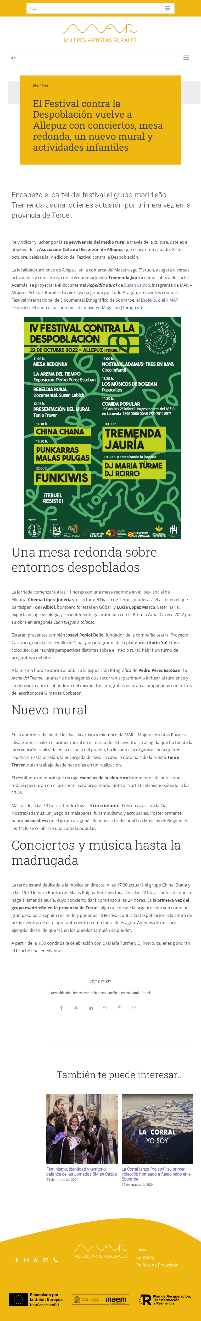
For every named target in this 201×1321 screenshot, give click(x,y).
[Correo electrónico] (134, 1008)
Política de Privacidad (157, 1265)
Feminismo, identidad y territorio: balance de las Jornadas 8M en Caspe (81, 1172)
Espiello (148, 300)
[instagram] (26, 1260)
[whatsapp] (36, 1260)
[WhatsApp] (105, 1008)
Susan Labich (137, 285)
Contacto (145, 1257)
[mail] (45, 1260)
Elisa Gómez (24, 742)
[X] (76, 1008)
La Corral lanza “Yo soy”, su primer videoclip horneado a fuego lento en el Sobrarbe (157, 1174)
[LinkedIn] (91, 1008)
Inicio (141, 1250)
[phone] (55, 1260)
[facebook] (16, 1260)
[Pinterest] (119, 1008)
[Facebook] (61, 1008)
